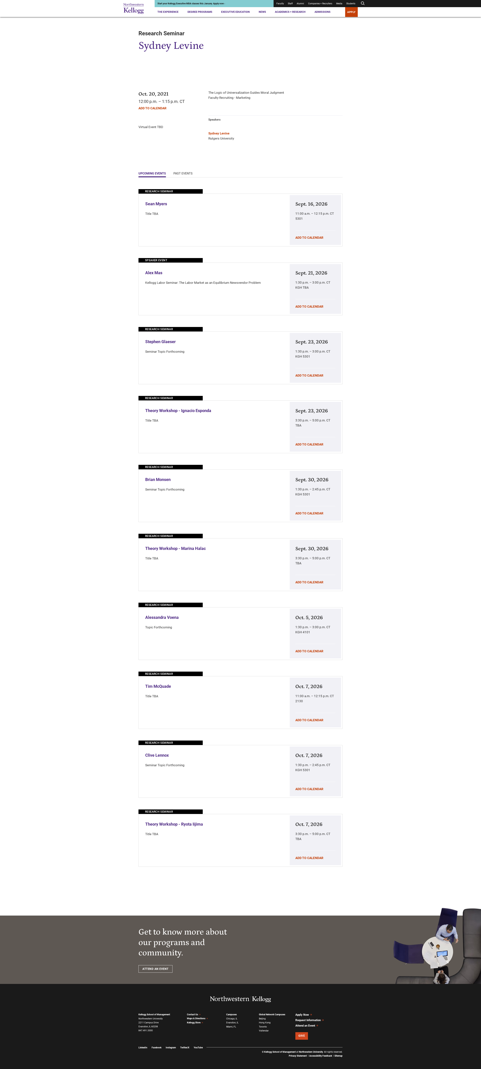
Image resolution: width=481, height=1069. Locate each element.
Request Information (308, 1020)
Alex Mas (153, 272)
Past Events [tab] (183, 173)
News (262, 11)
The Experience (167, 11)
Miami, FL (231, 1026)
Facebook (156, 1047)
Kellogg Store (193, 1022)
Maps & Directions (196, 1018)
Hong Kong (265, 1022)
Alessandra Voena (162, 617)
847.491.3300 (145, 1030)
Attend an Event (305, 1025)
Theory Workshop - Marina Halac (175, 548)
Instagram (171, 1047)
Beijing (262, 1018)
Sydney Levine (218, 133)
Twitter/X (184, 1047)
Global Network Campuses (272, 1014)
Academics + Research (290, 11)
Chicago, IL (231, 1018)
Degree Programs (200, 11)
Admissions (322, 11)
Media (339, 3)
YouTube (198, 1047)
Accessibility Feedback (320, 1056)
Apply (351, 12)
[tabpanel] (240, 528)
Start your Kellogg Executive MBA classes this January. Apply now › (191, 3)
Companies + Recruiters (320, 3)
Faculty (280, 3)
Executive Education (235, 11)
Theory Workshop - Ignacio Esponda (178, 410)
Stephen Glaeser (160, 341)
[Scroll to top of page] (347, 1049)
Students (350, 3)
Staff (290, 3)
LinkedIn (142, 1047)
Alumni (300, 3)
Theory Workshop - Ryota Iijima (174, 824)
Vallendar (264, 1030)
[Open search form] (362, 3)
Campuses (231, 1014)
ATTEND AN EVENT (155, 969)
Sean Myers (156, 204)
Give (301, 1035)
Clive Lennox (157, 755)
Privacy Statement (298, 1056)
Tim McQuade (158, 686)
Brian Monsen (158, 479)
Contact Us (192, 1014)
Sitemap (338, 1056)
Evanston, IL (232, 1022)
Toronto (263, 1026)
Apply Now (302, 1014)
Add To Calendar (152, 108)
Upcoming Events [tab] (152, 173)
